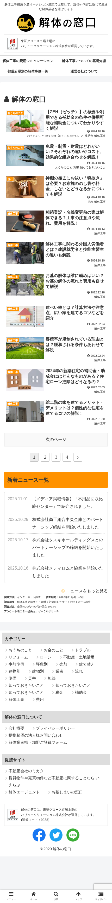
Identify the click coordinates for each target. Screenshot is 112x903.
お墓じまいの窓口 (67, 792)
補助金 (81, 692)
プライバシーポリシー (55, 728)
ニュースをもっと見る (87, 591)
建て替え (87, 664)
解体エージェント (24, 792)
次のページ (56, 439)
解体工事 (16, 699)
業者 (59, 671)
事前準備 (16, 664)
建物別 (14, 671)
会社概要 (16, 728)
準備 (12, 678)
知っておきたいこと (26, 685)
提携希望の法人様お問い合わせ (36, 735)
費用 (40, 699)
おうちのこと (20, 650)
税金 (59, 692)
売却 (63, 664)
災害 (32, 678)
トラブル (83, 650)
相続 (51, 678)
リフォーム (18, 657)
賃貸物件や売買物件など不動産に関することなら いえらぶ (54, 781)
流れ (79, 671)
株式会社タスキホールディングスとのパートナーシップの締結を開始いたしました (67, 547)
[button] (101, 760)
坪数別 (42, 664)
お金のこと (53, 650)
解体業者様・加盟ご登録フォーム (38, 742)
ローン (46, 657)
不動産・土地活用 (79, 657)
